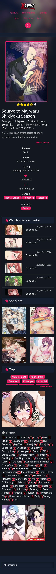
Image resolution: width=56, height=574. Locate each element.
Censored (13, 381)
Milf (39, 18)
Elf (44, 451)
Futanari (16, 461)
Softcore (42, 197)
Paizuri (21, 482)
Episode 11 (31, 242)
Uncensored (28, 12)
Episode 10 (31, 255)
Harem (32, 465)
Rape (32, 482)
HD (41, 465)
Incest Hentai (28, 472)
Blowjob (44, 444)
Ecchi (35, 451)
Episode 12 (31, 229)
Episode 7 (30, 293)
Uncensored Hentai (19, 496)
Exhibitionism (27, 454)
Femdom (40, 458)
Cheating (21, 447)
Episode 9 (30, 268)
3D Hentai (11, 437)
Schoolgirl (19, 485)
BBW (45, 437)
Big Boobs (33, 440)
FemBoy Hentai (23, 458)
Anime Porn (37, 376)
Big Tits (18, 444)
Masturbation (13, 475)
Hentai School (12, 197)
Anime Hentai (19, 376)
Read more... (43, 142)
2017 (25, 152)
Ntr (33, 478)
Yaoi (36, 496)
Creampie (28, 381)
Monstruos (21, 478)
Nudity (43, 478)
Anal (35, 437)
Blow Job (31, 444)
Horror (36, 468)
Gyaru (21, 465)
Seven (26, 208)
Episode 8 (30, 280)
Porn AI (13, 12)
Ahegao (24, 437)
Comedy (35, 447)
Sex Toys (33, 485)
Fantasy (42, 454)
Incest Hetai (46, 472)
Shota (45, 485)
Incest (43, 12)
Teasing (34, 489)
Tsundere (31, 492)
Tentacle (28, 18)
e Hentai (42, 381)
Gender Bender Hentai (37, 461)
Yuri (17, 18)
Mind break (39, 475)
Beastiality (18, 440)
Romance (29, 197)
